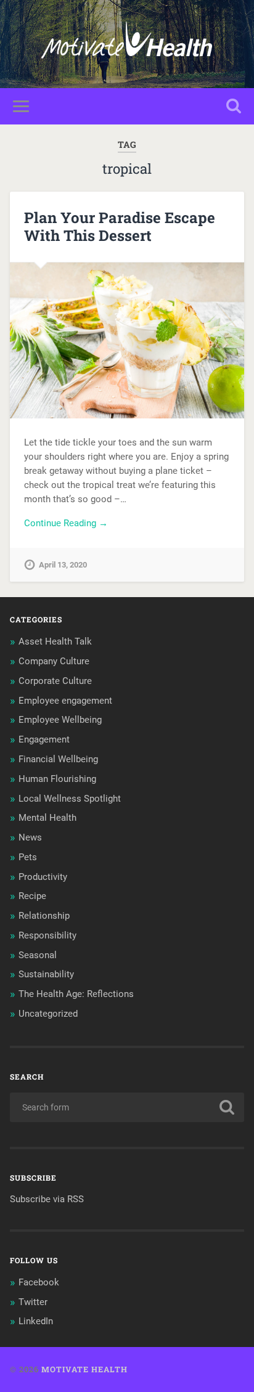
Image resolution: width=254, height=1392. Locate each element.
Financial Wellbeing (58, 759)
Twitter (32, 1302)
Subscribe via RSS (47, 1199)
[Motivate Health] (126, 44)
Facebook (38, 1282)
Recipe (32, 896)
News (30, 837)
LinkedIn (35, 1321)
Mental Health (47, 817)
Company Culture (53, 661)
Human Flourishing (57, 778)
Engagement (44, 739)
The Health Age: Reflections (76, 993)
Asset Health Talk (55, 641)
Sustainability (46, 974)
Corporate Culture (55, 680)
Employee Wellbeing (60, 719)
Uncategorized (48, 1013)
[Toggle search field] (233, 106)
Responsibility (47, 935)
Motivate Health (84, 1369)
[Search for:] (127, 1107)
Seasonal (37, 955)
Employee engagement (65, 700)
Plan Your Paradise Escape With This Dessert (119, 226)
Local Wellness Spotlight (69, 798)
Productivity (42, 876)
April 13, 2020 (63, 564)
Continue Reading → (66, 523)
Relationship (44, 915)
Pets (27, 857)
